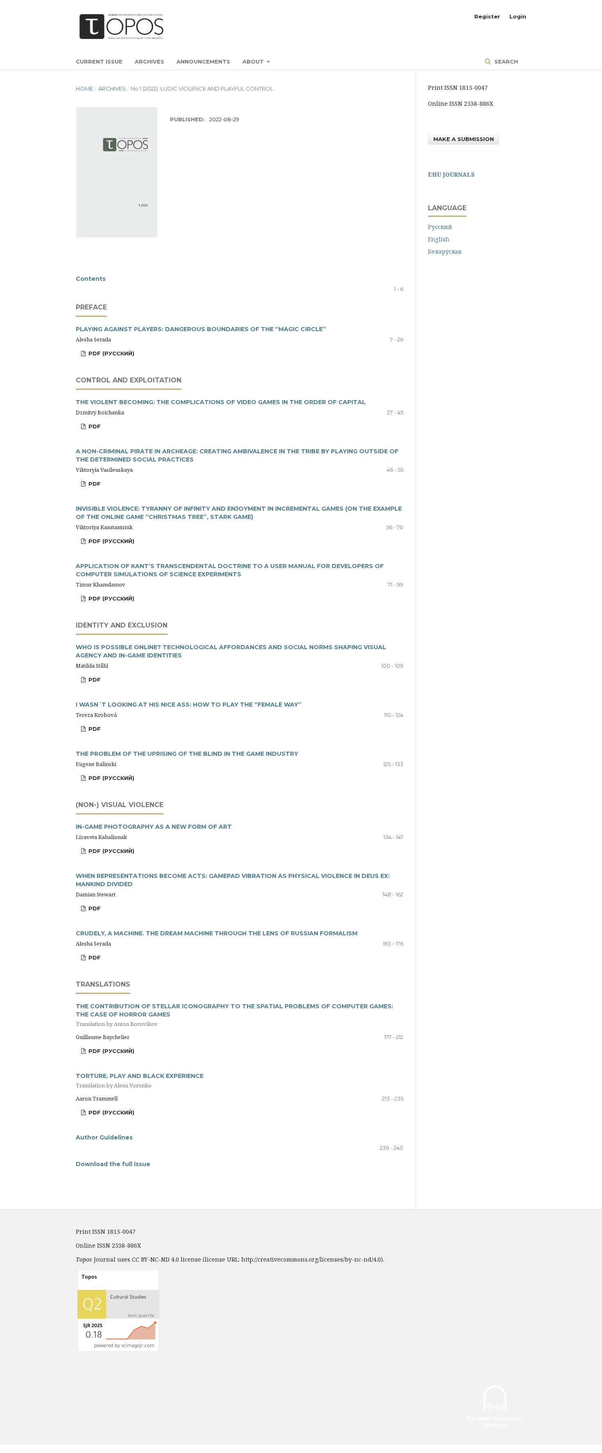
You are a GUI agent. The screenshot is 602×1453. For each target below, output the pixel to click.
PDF (94, 426)
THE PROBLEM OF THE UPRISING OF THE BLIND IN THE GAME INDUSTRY (187, 753)
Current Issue (99, 61)
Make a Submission (463, 139)
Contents (91, 278)
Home (84, 88)
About (253, 61)
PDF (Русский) (110, 353)
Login (517, 16)
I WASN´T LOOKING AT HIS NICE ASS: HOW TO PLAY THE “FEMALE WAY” (188, 704)
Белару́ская (445, 251)
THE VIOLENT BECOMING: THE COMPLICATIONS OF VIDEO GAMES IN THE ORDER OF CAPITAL (221, 402)
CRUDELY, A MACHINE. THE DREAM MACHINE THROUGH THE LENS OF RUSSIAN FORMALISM (217, 933)
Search (505, 61)
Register (487, 16)
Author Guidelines (104, 1137)
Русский (440, 227)
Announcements (203, 61)
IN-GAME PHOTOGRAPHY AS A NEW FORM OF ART (154, 826)
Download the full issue (113, 1164)
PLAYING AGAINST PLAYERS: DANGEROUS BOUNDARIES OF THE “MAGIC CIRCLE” (201, 329)
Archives (149, 61)
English (439, 239)
